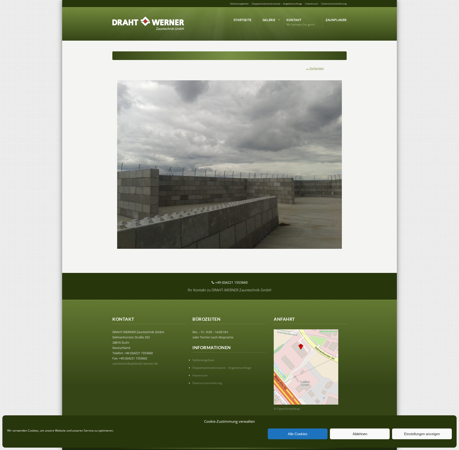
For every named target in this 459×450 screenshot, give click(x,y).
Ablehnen (360, 434)
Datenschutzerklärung (334, 3)
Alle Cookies (297, 434)
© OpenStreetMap (287, 409)
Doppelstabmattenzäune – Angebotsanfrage (277, 3)
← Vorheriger (315, 68)
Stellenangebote (239, 3)
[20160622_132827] (229, 164)
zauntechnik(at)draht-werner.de (135, 363)
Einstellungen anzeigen (422, 434)
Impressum (312, 3)
